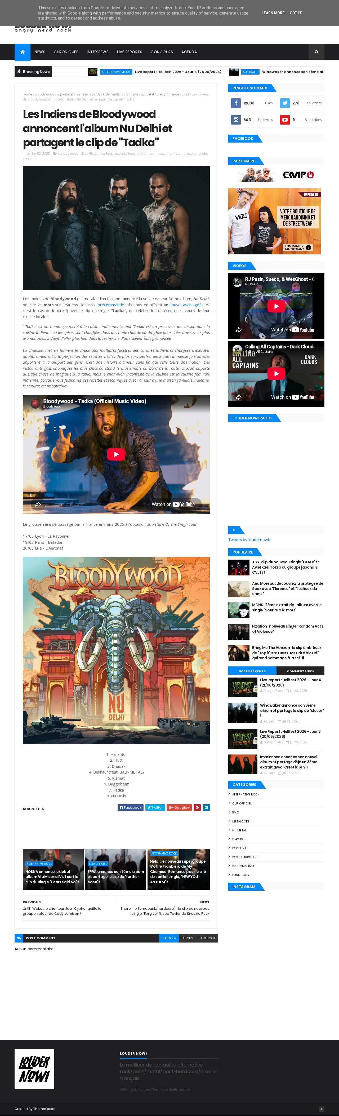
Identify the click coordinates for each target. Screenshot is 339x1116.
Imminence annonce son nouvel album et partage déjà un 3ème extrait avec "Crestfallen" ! (288, 762)
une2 (185, 94)
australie (209, 72)
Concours (162, 51)
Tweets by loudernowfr (249, 539)
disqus (187, 938)
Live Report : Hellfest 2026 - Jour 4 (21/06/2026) (137, 71)
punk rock (240, 875)
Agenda (189, 51)
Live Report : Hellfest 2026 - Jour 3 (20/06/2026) (290, 734)
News (40, 51)
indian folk (120, 94)
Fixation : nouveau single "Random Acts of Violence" (287, 629)
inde (106, 94)
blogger (169, 938)
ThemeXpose (44, 1108)
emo (235, 812)
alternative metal (75, 72)
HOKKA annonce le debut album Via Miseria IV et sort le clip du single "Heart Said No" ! (52, 877)
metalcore (240, 821)
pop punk (239, 848)
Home (27, 94)
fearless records (88, 94)
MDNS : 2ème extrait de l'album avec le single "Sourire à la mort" (287, 607)
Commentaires (300, 671)
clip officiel (65, 94)
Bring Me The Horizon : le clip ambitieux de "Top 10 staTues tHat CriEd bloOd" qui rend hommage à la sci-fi (287, 653)
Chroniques (66, 51)
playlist (238, 839)
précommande (111, 304)
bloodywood (44, 94)
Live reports (129, 51)
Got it (296, 13)
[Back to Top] (321, 1109)
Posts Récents (252, 671)
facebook (207, 938)
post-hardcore (244, 857)
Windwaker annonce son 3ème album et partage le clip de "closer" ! (292, 710)
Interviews (98, 51)
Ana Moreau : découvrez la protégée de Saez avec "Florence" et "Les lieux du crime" (287, 588)
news (134, 94)
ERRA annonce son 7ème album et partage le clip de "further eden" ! (116, 877)
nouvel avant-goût (186, 304)
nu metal (147, 94)
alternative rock (39, 864)
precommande (168, 94)
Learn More (273, 13)
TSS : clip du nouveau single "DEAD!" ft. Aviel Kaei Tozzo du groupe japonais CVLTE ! (286, 567)
